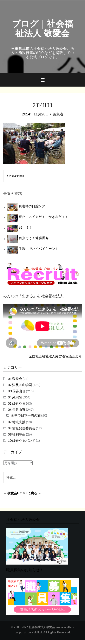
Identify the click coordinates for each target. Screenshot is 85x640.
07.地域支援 (16, 422)
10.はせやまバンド (21, 440)
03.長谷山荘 (16, 391)
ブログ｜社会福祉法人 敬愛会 (42, 27)
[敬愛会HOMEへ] (37, 546)
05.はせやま (16, 403)
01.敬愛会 (15, 378)
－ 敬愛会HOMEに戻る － (22, 493)
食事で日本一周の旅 (26, 415)
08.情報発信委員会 (21, 428)
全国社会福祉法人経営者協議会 (52, 356)
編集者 (58, 114)
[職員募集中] (42, 274)
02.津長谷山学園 (20, 385)
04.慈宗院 (15, 397)
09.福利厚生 (16, 434)
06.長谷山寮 (16, 409)
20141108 (16, 176)
